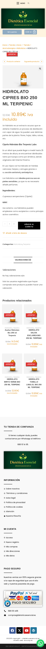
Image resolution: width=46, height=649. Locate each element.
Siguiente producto (31, 61)
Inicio (5, 45)
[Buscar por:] (27, 3)
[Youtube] (26, 630)
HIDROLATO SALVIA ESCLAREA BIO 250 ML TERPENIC (34, 334)
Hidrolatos (21, 48)
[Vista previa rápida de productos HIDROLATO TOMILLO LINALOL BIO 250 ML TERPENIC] (42, 358)
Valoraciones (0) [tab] (23, 260)
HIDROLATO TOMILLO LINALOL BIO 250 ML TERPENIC (34, 383)
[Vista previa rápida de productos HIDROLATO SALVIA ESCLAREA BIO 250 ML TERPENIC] (42, 308)
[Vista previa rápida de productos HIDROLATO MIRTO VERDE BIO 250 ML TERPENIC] (21, 358)
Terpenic (26, 244)
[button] (40, 69)
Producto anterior (13, 61)
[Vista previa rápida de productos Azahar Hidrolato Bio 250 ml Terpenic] (21, 308)
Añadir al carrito (29, 225)
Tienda (12, 45)
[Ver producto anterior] (4, 61)
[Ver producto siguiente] (41, 61)
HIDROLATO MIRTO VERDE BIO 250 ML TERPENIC (12, 382)
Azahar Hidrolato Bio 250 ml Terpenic (12, 332)
